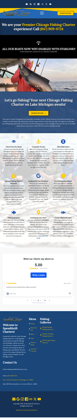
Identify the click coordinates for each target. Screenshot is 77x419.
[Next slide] (72, 75)
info (8, 369)
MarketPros (33, 410)
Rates (32, 334)
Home (33, 323)
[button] (42, 13)
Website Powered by (22, 410)
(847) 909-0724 (51, 29)
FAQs (32, 338)
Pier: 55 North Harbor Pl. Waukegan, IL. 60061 (18, 380)
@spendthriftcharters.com (18, 369)
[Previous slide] (5, 75)
